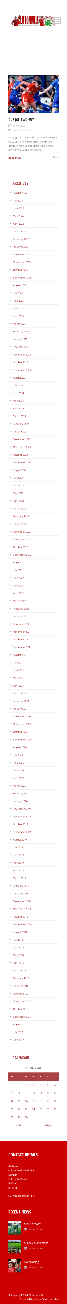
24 (33, 1109)
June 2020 (18, 762)
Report (31, 130)
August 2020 (20, 747)
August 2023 (20, 470)
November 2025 (22, 262)
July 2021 (18, 662)
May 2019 (18, 862)
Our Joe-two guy (21, 119)
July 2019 (18, 847)
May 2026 (18, 216)
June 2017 (18, 1039)
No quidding (31, 1262)
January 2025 (20, 339)
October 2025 (20, 270)
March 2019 (19, 878)
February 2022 (21, 608)
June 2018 (18, 947)
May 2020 (18, 770)
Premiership (19, 130)
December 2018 (22, 901)
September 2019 (22, 832)
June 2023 (18, 485)
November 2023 (22, 447)
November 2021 (22, 631)
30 (26, 1117)
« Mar (19, 1125)
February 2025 (21, 331)
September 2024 (22, 370)
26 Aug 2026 (35, 1229)
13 (55, 1093)
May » (48, 1125)
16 (26, 1101)
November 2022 (22, 539)
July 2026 (18, 200)
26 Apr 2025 (19, 125)
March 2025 (19, 323)
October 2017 (20, 1009)
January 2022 (20, 616)
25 (40, 1109)
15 (19, 1101)
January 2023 (20, 524)
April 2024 (18, 408)
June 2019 (18, 855)
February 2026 (21, 239)
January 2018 (20, 986)
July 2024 (18, 385)
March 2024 (19, 416)
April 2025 (18, 316)
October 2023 (20, 454)
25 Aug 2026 (35, 1267)
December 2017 (22, 993)
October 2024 (20, 362)
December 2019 (22, 808)
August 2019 (20, 839)
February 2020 (21, 793)
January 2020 (20, 801)
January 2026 (20, 246)
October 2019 (20, 824)
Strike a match (33, 1224)
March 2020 (19, 785)
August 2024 (20, 377)
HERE (32, 1196)
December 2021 (22, 624)
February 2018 (21, 978)
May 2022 (18, 585)
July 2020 (18, 755)
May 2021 (18, 678)
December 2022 (22, 531)
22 (19, 1109)
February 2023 (21, 516)
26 (48, 1109)
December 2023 (22, 439)
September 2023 (22, 462)
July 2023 (18, 477)
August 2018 (20, 932)
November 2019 (22, 816)
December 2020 (22, 716)
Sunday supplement (36, 1243)
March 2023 (19, 508)
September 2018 (22, 924)
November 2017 (22, 1001)
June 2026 (18, 208)
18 (40, 1101)
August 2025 (20, 285)
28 (12, 1117)
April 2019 (18, 870)
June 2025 (18, 300)
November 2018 (22, 909)
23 (26, 1109)
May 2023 (18, 493)
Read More (15, 157)
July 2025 (18, 293)
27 (55, 1109)
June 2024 (18, 393)
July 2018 (18, 939)
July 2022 (18, 570)
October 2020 (20, 732)
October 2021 (20, 639)
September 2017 (22, 1016)
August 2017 (20, 1024)
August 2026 (20, 193)
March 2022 (19, 601)
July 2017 (18, 1032)
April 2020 (18, 778)
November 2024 (22, 354)
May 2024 (18, 400)
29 (19, 1117)
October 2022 (20, 547)
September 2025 (22, 277)
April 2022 (18, 593)
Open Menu (57, 20)
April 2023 (18, 501)
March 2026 (19, 231)
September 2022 (22, 554)
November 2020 (22, 724)
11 (40, 1093)
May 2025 (18, 308)
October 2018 (20, 916)
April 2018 (18, 962)
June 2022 (18, 578)
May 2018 (18, 955)
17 (33, 1101)
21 (12, 1109)
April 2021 (18, 685)
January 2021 (20, 708)
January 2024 (20, 431)
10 (33, 1093)
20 (55, 1101)
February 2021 (21, 701)
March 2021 (19, 693)
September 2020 (22, 739)
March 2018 (19, 970)
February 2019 (21, 885)
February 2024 (21, 424)
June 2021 (18, 670)
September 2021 (22, 647)
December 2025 (22, 254)
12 (48, 1093)
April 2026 (18, 223)
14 (12, 1101)
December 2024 (22, 347)
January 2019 (20, 893)
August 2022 (20, 562)
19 (48, 1101)
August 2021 (20, 655)
